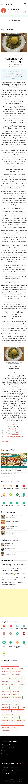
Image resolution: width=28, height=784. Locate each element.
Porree (16, 701)
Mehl (21, 684)
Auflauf (5, 665)
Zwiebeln (6, 730)
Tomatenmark (7, 720)
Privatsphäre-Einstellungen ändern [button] (11, 767)
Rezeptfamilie (14, 9)
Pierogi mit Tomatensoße (15, 429)
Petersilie (17, 697)
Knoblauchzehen (8, 681)
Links (3, 751)
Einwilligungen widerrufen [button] (9, 773)
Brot (15, 665)
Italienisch (17, 497)
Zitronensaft (7, 724)
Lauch (5, 684)
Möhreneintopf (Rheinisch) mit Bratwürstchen (15, 437)
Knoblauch (18, 678)
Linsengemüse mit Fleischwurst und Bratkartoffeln (15, 433)
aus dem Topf (14, 55)
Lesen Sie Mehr (4, 441)
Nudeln (15, 691)
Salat (14, 707)
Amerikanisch (4, 488)
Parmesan (6, 697)
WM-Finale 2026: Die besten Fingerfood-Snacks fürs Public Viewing (13, 583)
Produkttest (7, 704)
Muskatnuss (15, 688)
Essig (21, 668)
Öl (15, 730)
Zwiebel (15, 727)
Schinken (6, 711)
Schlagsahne (18, 711)
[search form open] (11, 4)
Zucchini (19, 724)
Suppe (5, 717)
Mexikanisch (24, 496)
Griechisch (4, 497)
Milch (5, 688)
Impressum (5, 754)
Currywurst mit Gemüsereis (15, 431)
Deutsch (17, 488)
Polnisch (17, 505)
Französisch (24, 488)
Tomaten (14, 717)
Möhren (5, 691)
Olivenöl (6, 694)
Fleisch (5, 671)
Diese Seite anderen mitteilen (13, 34)
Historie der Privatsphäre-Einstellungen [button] (12, 770)
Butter (5, 668)
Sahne (5, 707)
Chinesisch (10, 488)
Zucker (5, 727)
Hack (4, 675)
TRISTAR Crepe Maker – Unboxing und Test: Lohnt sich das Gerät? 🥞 (14, 574)
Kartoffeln (6, 678)
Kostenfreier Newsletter (8, 748)
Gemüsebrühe (17, 671)
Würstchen (20, 720)
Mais (13, 684)
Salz (22, 707)
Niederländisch (5, 505)
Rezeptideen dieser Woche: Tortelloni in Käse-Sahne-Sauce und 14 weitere (14, 569)
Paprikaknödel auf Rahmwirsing (14, 60)
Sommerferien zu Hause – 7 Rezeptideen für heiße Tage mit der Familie (14, 578)
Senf (18, 714)
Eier (14, 668)
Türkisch (24, 505)
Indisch (11, 497)
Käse (20, 681)
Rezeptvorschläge (7, 745)
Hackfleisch (15, 675)
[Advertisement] (14, 603)
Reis (17, 704)
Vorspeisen (14, 424)
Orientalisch (11, 505)
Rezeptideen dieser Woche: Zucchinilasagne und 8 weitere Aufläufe (14, 565)
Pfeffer (6, 701)
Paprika (16, 694)
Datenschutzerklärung (17, 781)
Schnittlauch (7, 714)
